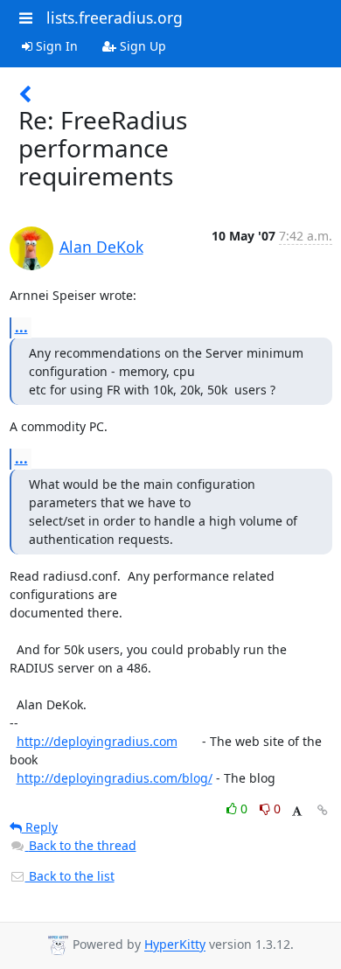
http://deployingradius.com (97, 741)
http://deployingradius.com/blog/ (114, 778)
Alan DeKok (101, 246)
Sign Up (141, 46)
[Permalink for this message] (322, 810)
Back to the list (70, 876)
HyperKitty (174, 945)
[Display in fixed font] (297, 811)
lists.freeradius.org (114, 17)
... (21, 327)
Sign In (55, 46)
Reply (40, 827)
